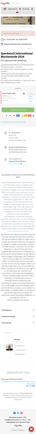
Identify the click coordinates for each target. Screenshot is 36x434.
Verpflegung (6, 310)
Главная (4, 27)
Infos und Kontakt (15, 164)
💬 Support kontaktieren (18, 430)
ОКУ (24, 417)
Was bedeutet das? (31, 99)
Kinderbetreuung (8, 316)
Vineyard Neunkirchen (12, 379)
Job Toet (17, 339)
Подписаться (20, 346)
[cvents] (5, 3)
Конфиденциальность (13, 420)
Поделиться (32, 48)
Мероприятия (13, 27)
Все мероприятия (20, 354)
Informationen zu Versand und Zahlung (13, 122)
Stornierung (6, 323)
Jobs (29, 420)
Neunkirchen (21, 152)
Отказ (24, 420)
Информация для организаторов (18, 422)
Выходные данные (15, 417)
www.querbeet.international (18, 231)
